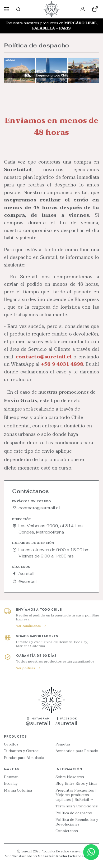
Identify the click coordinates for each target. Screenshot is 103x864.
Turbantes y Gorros (21, 751)
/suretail (26, 573)
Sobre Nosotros (69, 777)
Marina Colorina (18, 790)
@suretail (27, 581)
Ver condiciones (29, 626)
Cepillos (11, 744)
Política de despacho (73, 813)
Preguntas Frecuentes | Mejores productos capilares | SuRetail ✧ (76, 795)
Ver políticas (26, 668)
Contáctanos (66, 831)
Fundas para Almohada (24, 758)
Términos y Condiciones (76, 806)
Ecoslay (11, 783)
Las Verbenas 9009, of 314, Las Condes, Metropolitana (50, 529)
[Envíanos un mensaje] (91, 852)
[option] (51, 26)
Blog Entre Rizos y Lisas (76, 783)
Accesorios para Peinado (76, 751)
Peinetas (63, 744)
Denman (11, 777)
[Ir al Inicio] (51, 9)
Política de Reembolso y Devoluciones (76, 822)
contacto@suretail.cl (39, 507)
